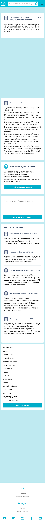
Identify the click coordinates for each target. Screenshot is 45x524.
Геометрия (7, 369)
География (7, 390)
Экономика (7, 379)
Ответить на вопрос (22, 217)
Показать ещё (22, 405)
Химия (5, 372)
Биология (7, 393)
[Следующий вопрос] (40, 18)
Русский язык (8, 358)
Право (5, 383)
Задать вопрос (22, 496)
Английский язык (10, 386)
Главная (22, 493)
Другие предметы (10, 397)
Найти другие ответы (22, 187)
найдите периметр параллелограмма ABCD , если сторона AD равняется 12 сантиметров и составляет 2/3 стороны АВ (22, 241)
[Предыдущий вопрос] (38, 18)
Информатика (9, 365)
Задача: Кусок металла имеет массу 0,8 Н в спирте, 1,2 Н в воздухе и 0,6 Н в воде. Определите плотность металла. (22, 259)
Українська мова (10, 362)
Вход (22, 508)
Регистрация (22, 511)
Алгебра (6, 351)
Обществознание (10, 400)
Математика (8, 354)
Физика (6, 376)
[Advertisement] (22, 53)
